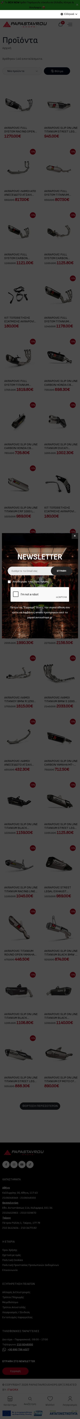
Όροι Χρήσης (41, 581)
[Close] (74, 536)
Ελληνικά (69, 14)
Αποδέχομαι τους (31, 581)
